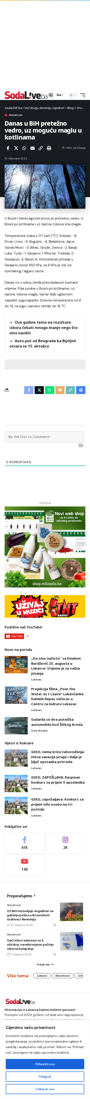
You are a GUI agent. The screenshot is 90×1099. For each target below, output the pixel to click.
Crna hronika (39, 730)
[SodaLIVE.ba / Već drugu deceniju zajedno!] (26, 95)
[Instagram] (66, 843)
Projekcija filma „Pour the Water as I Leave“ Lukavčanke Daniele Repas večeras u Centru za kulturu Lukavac (57, 696)
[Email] (32, 148)
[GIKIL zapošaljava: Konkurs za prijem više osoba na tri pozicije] (16, 805)
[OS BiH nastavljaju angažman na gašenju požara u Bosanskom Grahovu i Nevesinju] (71, 912)
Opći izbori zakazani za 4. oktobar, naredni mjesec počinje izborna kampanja (30, 944)
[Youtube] (25, 865)
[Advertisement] (45, 45)
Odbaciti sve (45, 1089)
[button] (51, 95)
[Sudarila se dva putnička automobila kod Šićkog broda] (16, 725)
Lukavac (36, 679)
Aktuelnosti (16, 115)
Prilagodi (45, 1076)
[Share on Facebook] (8, 148)
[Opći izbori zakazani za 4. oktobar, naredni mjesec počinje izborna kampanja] (71, 941)
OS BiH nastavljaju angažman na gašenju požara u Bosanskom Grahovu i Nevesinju (30, 915)
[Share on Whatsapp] (24, 148)
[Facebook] (25, 843)
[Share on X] (16, 148)
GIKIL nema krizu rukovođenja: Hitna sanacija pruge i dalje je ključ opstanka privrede (58, 756)
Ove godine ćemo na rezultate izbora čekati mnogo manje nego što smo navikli (43, 327)
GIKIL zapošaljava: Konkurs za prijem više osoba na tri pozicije (57, 804)
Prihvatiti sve (45, 1064)
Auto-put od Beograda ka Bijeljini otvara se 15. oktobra (42, 343)
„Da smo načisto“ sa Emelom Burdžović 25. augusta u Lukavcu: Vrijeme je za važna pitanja (56, 666)
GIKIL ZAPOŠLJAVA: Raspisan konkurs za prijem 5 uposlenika (58, 780)
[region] (45, 1059)
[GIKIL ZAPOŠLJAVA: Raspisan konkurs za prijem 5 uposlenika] (16, 783)
